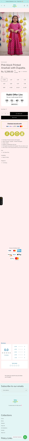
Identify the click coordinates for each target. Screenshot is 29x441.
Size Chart (3, 109)
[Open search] (4, 5)
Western (3, 423)
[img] (6, 353)
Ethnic (2, 421)
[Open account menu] (24, 5)
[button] (20, 346)
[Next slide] (27, 1)
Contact (2, 430)
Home (2, 418)
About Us (3, 432)
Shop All (3, 425)
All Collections (4, 428)
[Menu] (1, 5)
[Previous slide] (1, 1)
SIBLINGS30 (15, 104)
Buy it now (14, 117)
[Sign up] (26, 390)
